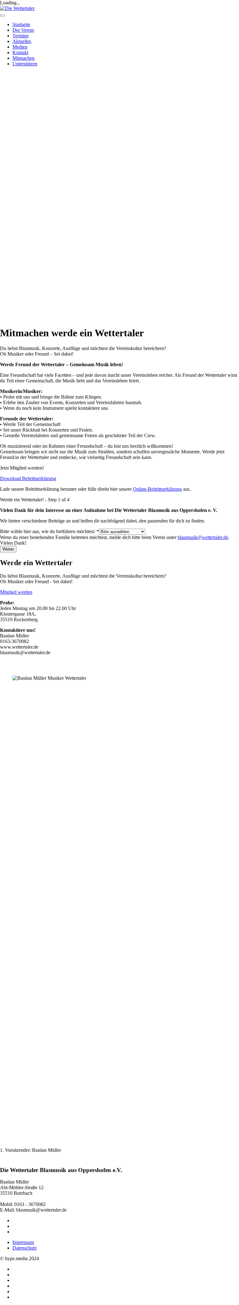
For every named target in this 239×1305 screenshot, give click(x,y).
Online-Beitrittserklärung (157, 489)
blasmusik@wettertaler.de (203, 537)
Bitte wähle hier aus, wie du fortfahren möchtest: (49, 531)
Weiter (8, 549)
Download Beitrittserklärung (28, 478)
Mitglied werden (16, 592)
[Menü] (2, 16)
